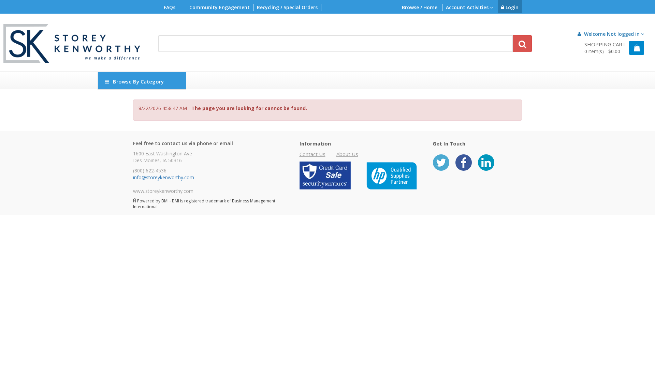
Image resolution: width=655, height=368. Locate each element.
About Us (347, 154)
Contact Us (312, 154)
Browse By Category (138, 81)
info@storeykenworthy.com (163, 177)
